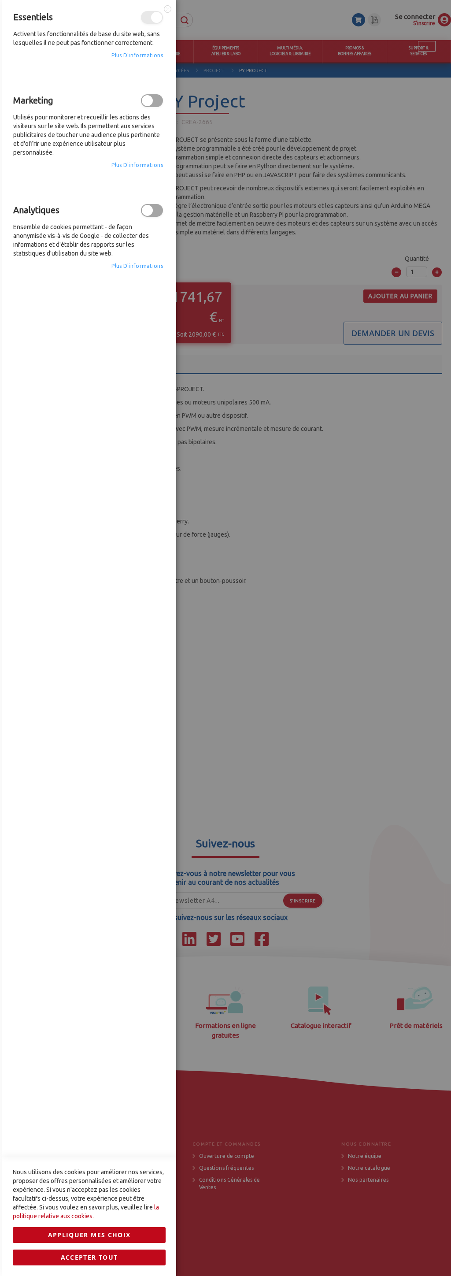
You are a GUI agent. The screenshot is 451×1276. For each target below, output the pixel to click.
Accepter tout (89, 1257)
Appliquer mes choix (89, 1235)
